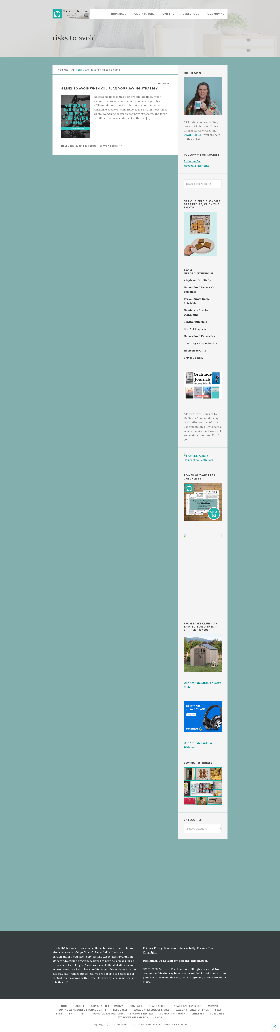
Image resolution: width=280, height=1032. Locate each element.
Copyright (150, 952)
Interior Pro (124, 1024)
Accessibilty (187, 948)
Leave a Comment (111, 146)
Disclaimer (150, 960)
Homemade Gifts (195, 350)
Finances (163, 83)
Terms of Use (205, 948)
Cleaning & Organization (200, 343)
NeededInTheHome (71, 14)
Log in (184, 1024)
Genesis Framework (149, 1024)
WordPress (170, 1024)
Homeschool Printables (199, 336)
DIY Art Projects (195, 329)
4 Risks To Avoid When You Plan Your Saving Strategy (109, 88)
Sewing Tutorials (195, 321)
